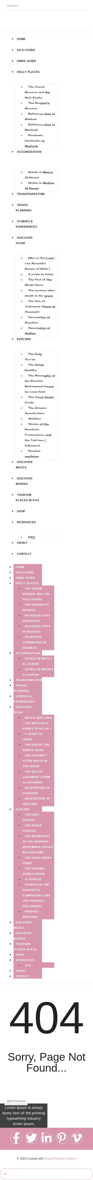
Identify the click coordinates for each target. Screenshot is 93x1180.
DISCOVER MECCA (22, 925)
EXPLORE (23, 809)
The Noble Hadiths (34, 367)
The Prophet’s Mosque (37, 105)
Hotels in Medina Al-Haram (39, 185)
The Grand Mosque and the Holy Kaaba (37, 92)
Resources (25, 960)
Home (20, 567)
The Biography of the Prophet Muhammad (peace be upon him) (40, 384)
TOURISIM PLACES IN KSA (27, 497)
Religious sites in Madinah (40, 127)
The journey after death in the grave (40, 293)
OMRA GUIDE (25, 577)
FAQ (31, 537)
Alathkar (34, 419)
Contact (23, 976)
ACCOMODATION (28, 653)
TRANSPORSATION (30, 680)
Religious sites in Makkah (40, 116)
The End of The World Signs (38, 282)
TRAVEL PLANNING (23, 207)
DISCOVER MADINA (24, 481)
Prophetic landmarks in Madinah (35, 141)
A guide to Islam (40, 274)
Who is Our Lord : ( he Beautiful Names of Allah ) (40, 263)
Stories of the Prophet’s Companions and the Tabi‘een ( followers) (38, 435)
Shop (20, 954)
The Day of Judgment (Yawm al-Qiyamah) (40, 306)
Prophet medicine (32, 453)
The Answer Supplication (35, 410)
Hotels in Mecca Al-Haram (39, 174)
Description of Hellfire (37, 330)
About (21, 970)
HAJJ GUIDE (25, 572)
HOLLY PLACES (27, 583)
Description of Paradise (37, 320)
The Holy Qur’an (33, 356)
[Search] (9, 15)
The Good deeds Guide (39, 400)
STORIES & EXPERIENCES (26, 224)
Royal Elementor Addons (60, 1158)
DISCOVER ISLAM (22, 710)
